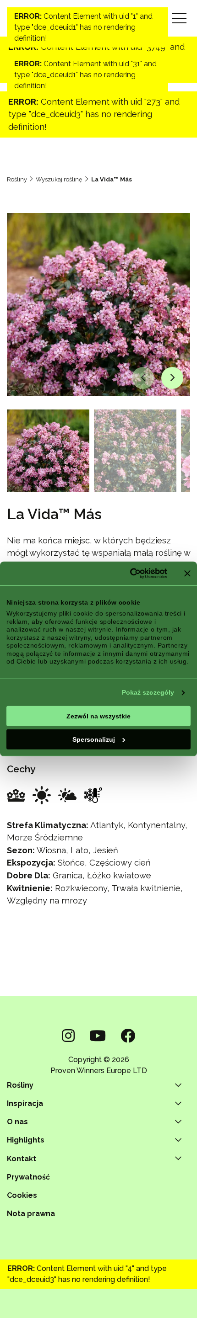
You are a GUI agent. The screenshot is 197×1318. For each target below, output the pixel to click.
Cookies (22, 1195)
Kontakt (21, 1158)
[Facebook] (127, 1035)
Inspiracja (25, 1103)
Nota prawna (31, 1213)
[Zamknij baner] (187, 573)
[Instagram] (68, 1035)
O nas (17, 1121)
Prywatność (28, 1177)
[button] (143, 378)
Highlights (25, 1140)
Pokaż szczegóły (148, 692)
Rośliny (17, 179)
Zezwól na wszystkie (98, 715)
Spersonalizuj (93, 739)
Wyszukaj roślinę (59, 179)
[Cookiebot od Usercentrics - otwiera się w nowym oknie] (127, 573)
